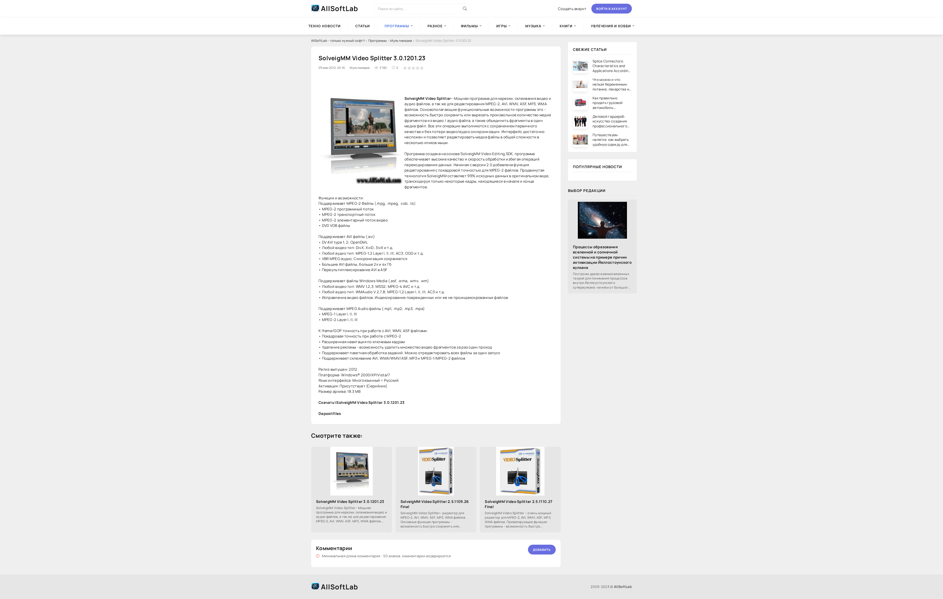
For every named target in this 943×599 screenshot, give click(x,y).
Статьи (362, 26)
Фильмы (469, 26)
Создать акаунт (572, 8)
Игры (501, 26)
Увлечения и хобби (611, 26)
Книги (566, 26)
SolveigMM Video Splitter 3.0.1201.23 (350, 501)
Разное (435, 26)
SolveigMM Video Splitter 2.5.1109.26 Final (435, 504)
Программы (377, 40)
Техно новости (324, 26)
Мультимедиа (401, 40)
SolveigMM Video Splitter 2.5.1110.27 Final (518, 504)
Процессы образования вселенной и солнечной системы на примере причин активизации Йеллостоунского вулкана (602, 257)
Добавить (542, 550)
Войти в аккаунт (611, 9)
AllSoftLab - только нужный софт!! (338, 40)
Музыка (533, 26)
